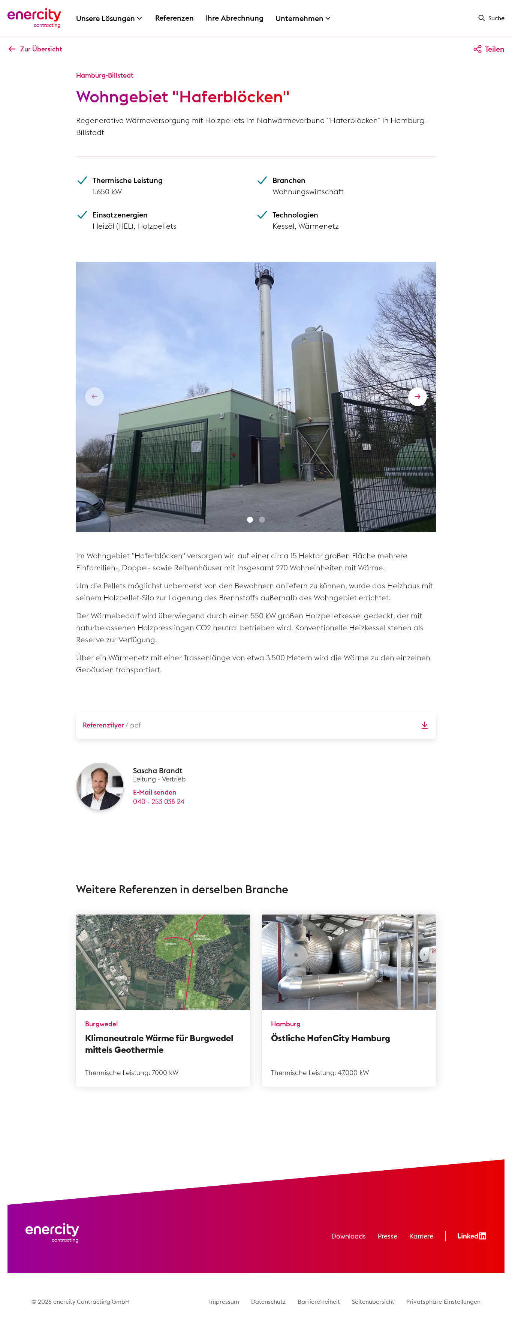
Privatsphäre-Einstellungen (443, 1301)
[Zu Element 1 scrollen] (250, 520)
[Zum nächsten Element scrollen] (417, 396)
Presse (387, 1236)
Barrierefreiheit (319, 1301)
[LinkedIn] (472, 1236)
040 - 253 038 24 (158, 801)
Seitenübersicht (373, 1301)
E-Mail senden (155, 792)
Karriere (421, 1236)
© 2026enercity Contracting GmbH (80, 1301)
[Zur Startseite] (34, 18)
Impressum (224, 1301)
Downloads (348, 1236)
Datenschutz (268, 1301)
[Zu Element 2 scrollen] (262, 520)
